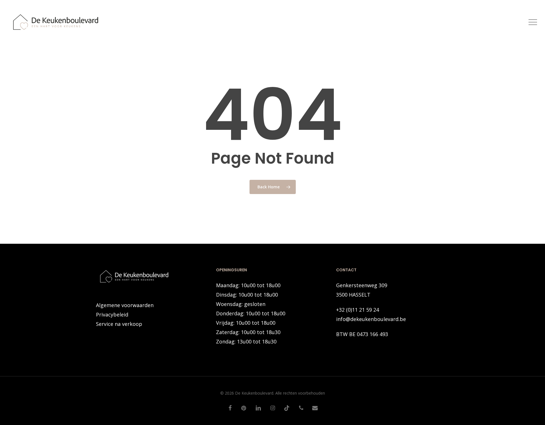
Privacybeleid (112, 314)
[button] (533, 22)
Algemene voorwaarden (125, 305)
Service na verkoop (119, 323)
